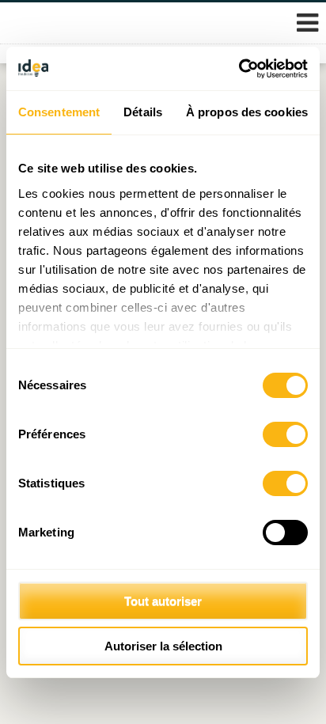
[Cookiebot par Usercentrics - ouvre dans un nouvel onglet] (238, 69)
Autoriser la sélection (163, 646)
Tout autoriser (163, 601)
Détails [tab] (142, 112)
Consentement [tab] (59, 112)
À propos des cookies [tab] (247, 112)
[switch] (285, 434)
